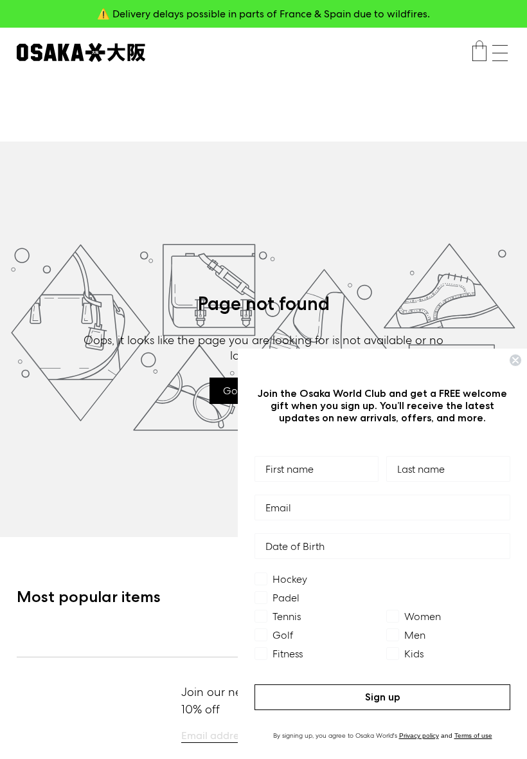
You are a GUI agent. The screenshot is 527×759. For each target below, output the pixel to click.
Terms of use (473, 735)
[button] (500, 53)
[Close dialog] (515, 360)
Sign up (382, 697)
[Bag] (479, 53)
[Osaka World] (81, 52)
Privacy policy (419, 735)
